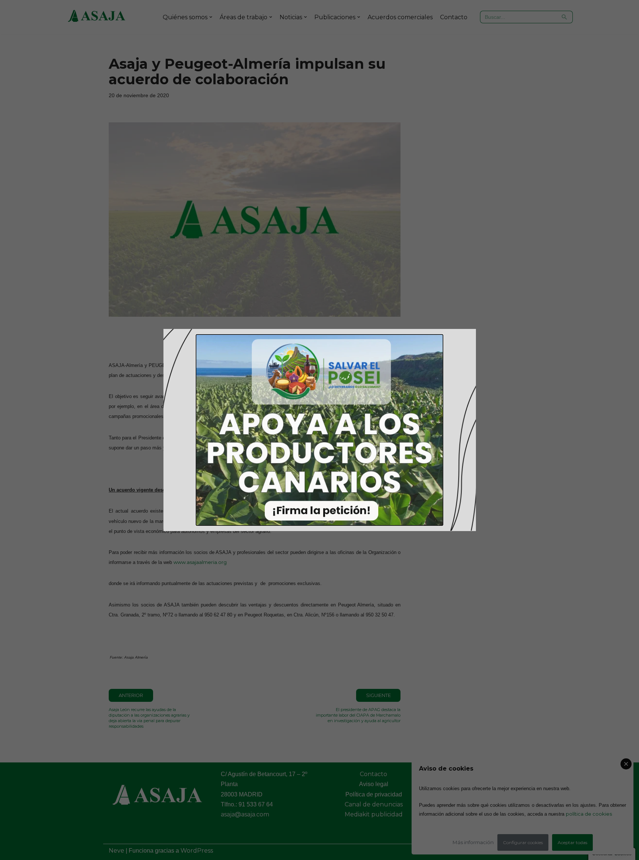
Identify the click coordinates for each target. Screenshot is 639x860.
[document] (319, 430)
